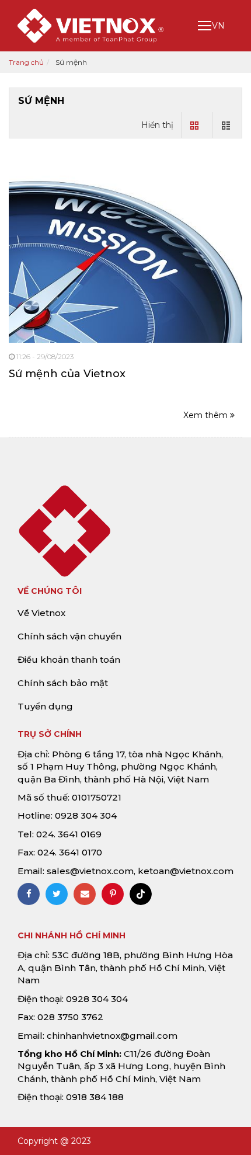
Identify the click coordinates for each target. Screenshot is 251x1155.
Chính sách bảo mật (63, 682)
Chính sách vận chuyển (69, 636)
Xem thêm (206, 415)
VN (218, 25)
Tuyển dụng (45, 706)
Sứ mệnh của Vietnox (67, 373)
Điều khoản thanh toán (69, 659)
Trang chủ (26, 62)
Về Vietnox (41, 612)
